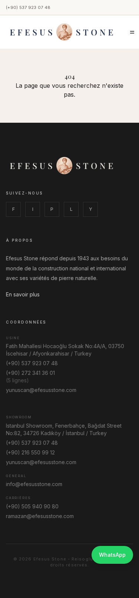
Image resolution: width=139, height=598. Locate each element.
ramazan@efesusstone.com (40, 516)
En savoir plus (23, 294)
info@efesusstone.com (34, 484)
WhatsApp (112, 555)
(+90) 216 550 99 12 (30, 452)
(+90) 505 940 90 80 (32, 506)
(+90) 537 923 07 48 (28, 7)
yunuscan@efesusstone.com (41, 390)
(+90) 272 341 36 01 (30, 373)
